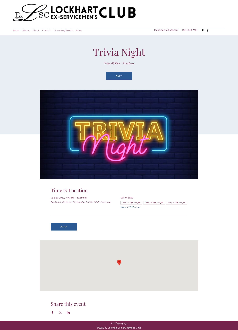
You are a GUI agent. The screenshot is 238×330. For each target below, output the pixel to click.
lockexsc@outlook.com (166, 30)
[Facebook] (207, 30)
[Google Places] (202, 30)
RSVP (119, 76)
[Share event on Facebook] (52, 312)
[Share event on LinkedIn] (68, 312)
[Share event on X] (60, 312)
